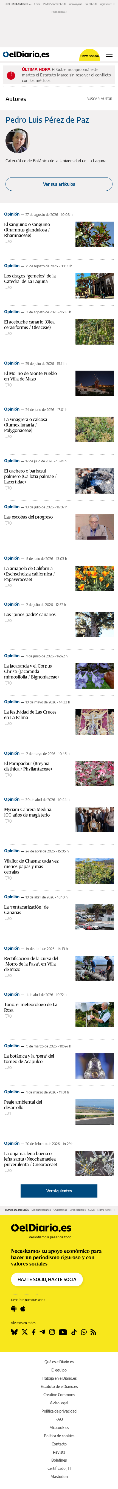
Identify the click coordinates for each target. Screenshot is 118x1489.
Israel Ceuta (91, 3)
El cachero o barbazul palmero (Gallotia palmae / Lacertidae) (30, 476)
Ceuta (37, 3)
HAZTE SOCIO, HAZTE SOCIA (47, 1279)
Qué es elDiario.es (59, 1361)
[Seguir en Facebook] (34, 1332)
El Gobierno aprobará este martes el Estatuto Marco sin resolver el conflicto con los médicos (66, 75)
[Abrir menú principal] (109, 54)
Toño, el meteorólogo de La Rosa (30, 1007)
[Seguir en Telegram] (42, 1332)
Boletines (59, 1460)
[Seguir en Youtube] (63, 1332)
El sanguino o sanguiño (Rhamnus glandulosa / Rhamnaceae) (27, 230)
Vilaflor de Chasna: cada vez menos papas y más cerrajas (31, 866)
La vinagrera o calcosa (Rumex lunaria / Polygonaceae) (25, 425)
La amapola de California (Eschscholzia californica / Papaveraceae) (29, 574)
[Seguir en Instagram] (52, 1332)
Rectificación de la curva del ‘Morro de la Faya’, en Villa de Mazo (31, 964)
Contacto (59, 1444)
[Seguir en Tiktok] (74, 1332)
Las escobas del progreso (28, 517)
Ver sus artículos (59, 184)
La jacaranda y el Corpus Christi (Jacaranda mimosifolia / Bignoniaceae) (31, 671)
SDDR (91, 1209)
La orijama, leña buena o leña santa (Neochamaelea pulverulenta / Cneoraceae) (30, 1159)
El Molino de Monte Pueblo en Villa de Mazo (30, 376)
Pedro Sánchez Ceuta (54, 3)
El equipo (59, 1370)
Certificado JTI (59, 1468)
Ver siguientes (59, 1191)
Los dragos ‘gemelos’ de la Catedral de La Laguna (30, 278)
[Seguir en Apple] (22, 1308)
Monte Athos (104, 1209)
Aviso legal (59, 1403)
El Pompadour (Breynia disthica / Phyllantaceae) (28, 766)
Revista (59, 1452)
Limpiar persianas (41, 1209)
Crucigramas (60, 1209)
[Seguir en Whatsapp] (84, 1332)
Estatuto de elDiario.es (59, 1386)
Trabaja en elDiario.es (59, 1378)
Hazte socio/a (89, 55)
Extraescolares (78, 1209)
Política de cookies (59, 1435)
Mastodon (59, 1476)
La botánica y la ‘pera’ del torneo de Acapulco (29, 1058)
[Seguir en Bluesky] (14, 1332)
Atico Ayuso (75, 3)
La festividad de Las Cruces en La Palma (30, 714)
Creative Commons (59, 1394)
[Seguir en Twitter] (24, 1332)
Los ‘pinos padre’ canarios (30, 614)
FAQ (59, 1419)
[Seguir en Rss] (93, 1332)
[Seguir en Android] (13, 1308)
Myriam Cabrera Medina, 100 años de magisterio (28, 812)
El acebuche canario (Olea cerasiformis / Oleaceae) (29, 324)
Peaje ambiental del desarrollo (23, 1104)
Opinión (11, 213)
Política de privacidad (59, 1411)
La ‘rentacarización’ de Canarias (26, 909)
